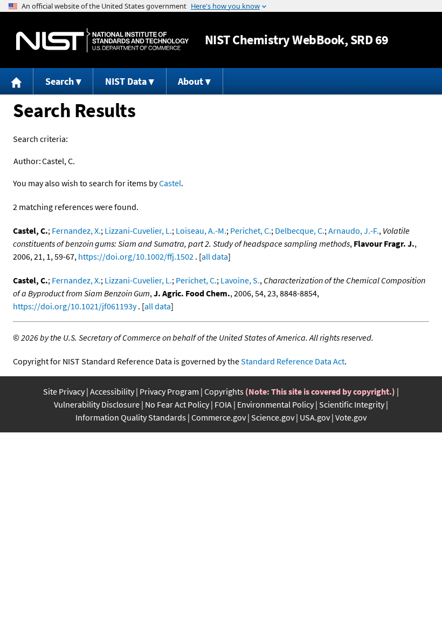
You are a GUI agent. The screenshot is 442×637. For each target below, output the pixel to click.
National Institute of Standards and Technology (102, 40)
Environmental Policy (275, 404)
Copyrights (224, 391)
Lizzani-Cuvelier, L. (138, 230)
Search (59, 81)
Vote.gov (351, 417)
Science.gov (272, 417)
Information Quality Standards (130, 417)
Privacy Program (169, 391)
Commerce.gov (218, 417)
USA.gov (315, 417)
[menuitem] (16, 81)
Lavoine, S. (240, 280)
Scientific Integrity (351, 404)
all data (215, 256)
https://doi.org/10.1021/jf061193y (74, 306)
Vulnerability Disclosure (97, 404)
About (190, 81)
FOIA (223, 404)
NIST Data (126, 81)
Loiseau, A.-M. (201, 230)
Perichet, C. (250, 230)
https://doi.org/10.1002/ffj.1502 (136, 256)
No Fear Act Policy (177, 404)
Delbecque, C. (299, 230)
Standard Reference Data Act (292, 361)
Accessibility (112, 391)
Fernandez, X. (76, 230)
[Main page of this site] (16, 81)
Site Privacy (64, 391)
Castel (170, 183)
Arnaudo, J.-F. (353, 230)
